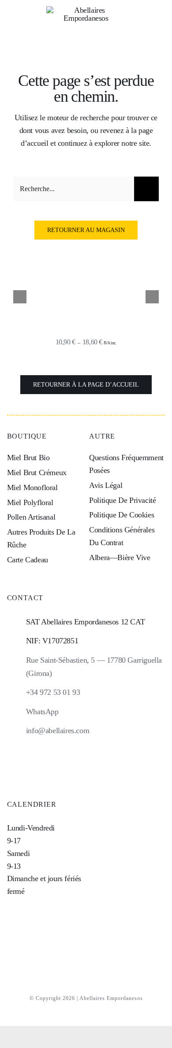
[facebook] (86, 764)
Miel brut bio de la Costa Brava (86, 329)
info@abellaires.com (57, 730)
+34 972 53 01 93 (53, 692)
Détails (86, 288)
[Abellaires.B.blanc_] (86, 10)
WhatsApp (42, 711)
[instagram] (71, 764)
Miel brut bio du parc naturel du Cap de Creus (86, 319)
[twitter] (101, 764)
